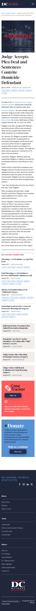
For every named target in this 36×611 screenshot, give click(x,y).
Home (4, 13)
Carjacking (5, 297)
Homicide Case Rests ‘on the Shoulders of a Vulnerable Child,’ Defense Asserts (16, 341)
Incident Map (6, 535)
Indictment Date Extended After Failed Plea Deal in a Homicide (16, 326)
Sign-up (13, 395)
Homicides (14, 90)
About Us (5, 550)
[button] (33, 4)
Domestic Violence (22, 314)
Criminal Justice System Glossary (12, 528)
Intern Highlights (7, 564)
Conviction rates (7, 531)
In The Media (6, 554)
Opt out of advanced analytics (11, 601)
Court (4, 267)
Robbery (26, 281)
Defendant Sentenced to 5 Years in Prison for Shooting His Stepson (16, 307)
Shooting (21, 90)
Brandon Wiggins (8, 110)
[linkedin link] (28, 484)
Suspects (29, 90)
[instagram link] (24, 484)
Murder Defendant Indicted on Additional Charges (14, 290)
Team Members (7, 557)
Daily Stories (11, 13)
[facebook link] (20, 484)
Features (4, 505)
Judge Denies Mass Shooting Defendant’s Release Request (15, 355)
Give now (18, 452)
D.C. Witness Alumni (8, 561)
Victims (4, 93)
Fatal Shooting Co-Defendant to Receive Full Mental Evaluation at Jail (17, 274)
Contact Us (5, 571)
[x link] (32, 484)
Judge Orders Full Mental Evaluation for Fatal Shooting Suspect (15, 370)
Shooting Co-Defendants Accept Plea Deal (17, 260)
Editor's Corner (6, 509)
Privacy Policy (6, 604)
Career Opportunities (8, 567)
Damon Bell (6, 120)
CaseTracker (6, 524)
